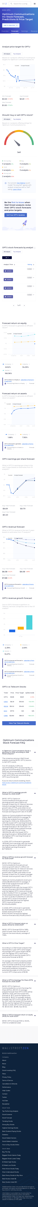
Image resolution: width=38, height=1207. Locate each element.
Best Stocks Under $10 (9, 1182)
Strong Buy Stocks (8, 1124)
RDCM (6, 706)
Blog (3, 1067)
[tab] (5, 31)
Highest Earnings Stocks (10, 1128)
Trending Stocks (7, 1121)
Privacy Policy (6, 1077)
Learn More (17, 189)
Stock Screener (7, 1114)
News (4, 1064)
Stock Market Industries (10, 1141)
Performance (6, 1087)
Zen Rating (21, 183)
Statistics (5, 1134)
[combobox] (20, 3)
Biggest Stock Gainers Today (11, 1155)
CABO (6, 715)
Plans (4, 1074)
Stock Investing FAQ (9, 1070)
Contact (4, 1094)
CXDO (6, 702)
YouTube (5, 1100)
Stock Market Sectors (9, 1138)
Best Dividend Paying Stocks (11, 1131)
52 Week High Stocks (9, 1162)
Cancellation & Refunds (9, 1084)
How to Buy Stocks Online (10, 1145)
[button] (19, 264)
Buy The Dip (6, 1152)
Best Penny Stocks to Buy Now (12, 1175)
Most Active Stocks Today (10, 1169)
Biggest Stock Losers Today (11, 1158)
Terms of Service (7, 1080)
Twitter (4, 1097)
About (4, 1060)
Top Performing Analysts (10, 1111)
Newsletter (5, 1104)
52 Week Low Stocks (9, 1165)
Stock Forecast (7, 1118)
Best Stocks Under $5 (9, 1179)
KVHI (5, 711)
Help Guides (6, 1090)
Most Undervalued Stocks (10, 1172)
